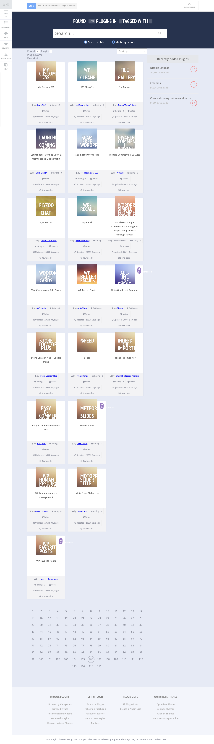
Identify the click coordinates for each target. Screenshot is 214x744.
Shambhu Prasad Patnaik (127, 376)
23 (99, 618)
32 (57, 625)
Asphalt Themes (165, 713)
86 (41, 652)
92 (91, 652)
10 (107, 611)
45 (49, 631)
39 (116, 625)
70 (140, 638)
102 (58, 659)
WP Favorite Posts (46, 560)
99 (32, 659)
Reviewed (6, 48)
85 (32, 652)
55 (132, 631)
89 (66, 652)
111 (132, 659)
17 (49, 618)
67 (116, 638)
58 (41, 638)
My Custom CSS (46, 87)
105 (83, 659)
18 (57, 618)
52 (107, 631)
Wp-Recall (87, 222)
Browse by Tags (60, 708)
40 (124, 625)
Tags (6, 37)
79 (99, 645)
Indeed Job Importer (125, 357)
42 (140, 625)
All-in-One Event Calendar (124, 290)
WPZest (120, 172)
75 (66, 645)
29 (32, 625)
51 (99, 631)
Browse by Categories (60, 704)
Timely (120, 308)
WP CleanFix (87, 87)
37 (99, 625)
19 (66, 618)
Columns (172, 85)
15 (32, 618)
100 (41, 659)
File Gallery (124, 87)
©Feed (87, 357)
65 (99, 638)
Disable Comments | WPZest (124, 154)
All (6, 16)
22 (91, 618)
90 (74, 652)
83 (132, 645)
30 (41, 625)
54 (124, 631)
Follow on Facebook (95, 708)
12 (124, 611)
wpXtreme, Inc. (82, 105)
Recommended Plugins (60, 713)
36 (91, 625)
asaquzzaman (41, 511)
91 (82, 652)
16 (41, 618)
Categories (5, 27)
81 (116, 645)
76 (74, 645)
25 (116, 618)
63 (82, 638)
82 (124, 645)
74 (57, 645)
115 (91, 666)
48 (74, 631)
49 (82, 631)
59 (49, 638)
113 (74, 666)
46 (57, 631)
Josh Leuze (82, 443)
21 (82, 618)
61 (66, 638)
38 (107, 625)
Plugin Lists (6, 58)
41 (132, 625)
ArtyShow (82, 308)
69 (132, 638)
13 (132, 611)
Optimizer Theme (166, 704)
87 (49, 652)
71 (32, 645)
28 (140, 618)
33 (66, 625)
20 (74, 618)
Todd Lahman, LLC (89, 172)
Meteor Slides (87, 425)
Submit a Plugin (95, 704)
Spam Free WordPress (87, 154)
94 (107, 652)
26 (124, 618)
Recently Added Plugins (60, 722)
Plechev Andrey (82, 240)
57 (32, 638)
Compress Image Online (165, 718)
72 (41, 645)
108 (107, 659)
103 (66, 659)
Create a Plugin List (130, 708)
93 (99, 652)
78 (91, 645)
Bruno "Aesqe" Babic (127, 105)
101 (49, 659)
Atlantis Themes (165, 708)
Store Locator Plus (48, 376)
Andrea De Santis (49, 240)
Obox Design (41, 172)
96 (124, 652)
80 (107, 645)
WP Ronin (41, 308)
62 (74, 638)
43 (32, 631)
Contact (95, 722)
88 (57, 652)
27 (132, 618)
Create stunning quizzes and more (172, 100)
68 (124, 638)
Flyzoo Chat (46, 222)
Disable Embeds (172, 70)
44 (41, 631)
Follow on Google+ (95, 718)
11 (116, 611)
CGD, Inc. (41, 443)
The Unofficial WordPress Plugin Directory (52, 6)
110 (124, 659)
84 (140, 645)
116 (99, 666)
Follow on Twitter (95, 713)
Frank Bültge (82, 376)
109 (116, 659)
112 (141, 659)
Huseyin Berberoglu (49, 579)
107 (99, 659)
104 (74, 659)
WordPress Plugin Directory (6, 4)
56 (140, 631)
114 (83, 666)
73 (49, 645)
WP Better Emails (87, 290)
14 (140, 611)
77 (82, 645)
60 (57, 638)
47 (66, 631)
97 (132, 652)
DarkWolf (41, 105)
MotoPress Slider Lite (87, 493)
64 (91, 638)
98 (140, 652)
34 (74, 625)
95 (116, 652)
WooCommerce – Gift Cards (46, 290)
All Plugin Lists (130, 704)
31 (49, 625)
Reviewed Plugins (60, 718)
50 (91, 631)
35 (82, 625)
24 (107, 618)
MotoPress (82, 511)
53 (116, 631)
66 (107, 638)
